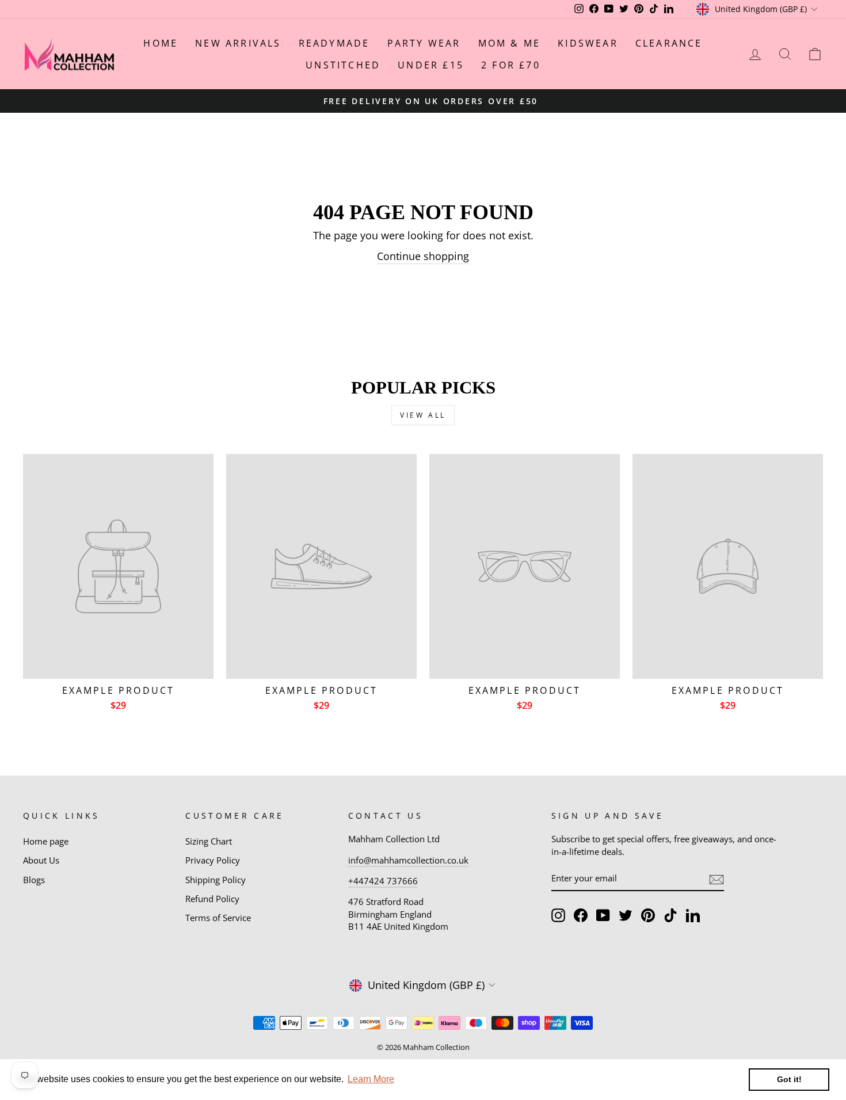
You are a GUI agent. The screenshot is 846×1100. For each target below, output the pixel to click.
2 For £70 (510, 65)
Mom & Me (509, 43)
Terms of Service (218, 917)
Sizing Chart (208, 841)
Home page (45, 841)
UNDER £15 (431, 65)
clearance (669, 43)
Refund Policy (212, 898)
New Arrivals (238, 43)
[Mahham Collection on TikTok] (670, 915)
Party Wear (424, 43)
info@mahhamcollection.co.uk (408, 860)
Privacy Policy (212, 860)
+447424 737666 (383, 881)
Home (160, 43)
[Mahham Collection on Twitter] (625, 915)
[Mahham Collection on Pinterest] (648, 915)
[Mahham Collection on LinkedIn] (693, 915)
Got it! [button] (789, 1079)
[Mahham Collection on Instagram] (558, 915)
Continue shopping (423, 256)
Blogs (34, 879)
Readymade (334, 43)
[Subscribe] (716, 879)
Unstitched (343, 65)
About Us (41, 860)
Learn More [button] (371, 1079)
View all (423, 415)
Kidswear (588, 43)
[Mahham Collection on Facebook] (581, 915)
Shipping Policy (215, 879)
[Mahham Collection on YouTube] (603, 915)
